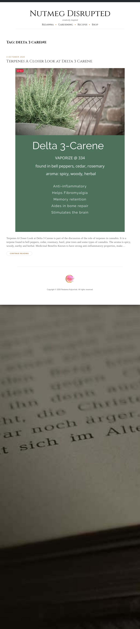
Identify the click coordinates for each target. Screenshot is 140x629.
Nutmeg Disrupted (70, 13)
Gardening (65, 24)
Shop (95, 24)
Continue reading (19, 254)
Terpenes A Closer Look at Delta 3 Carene (49, 61)
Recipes (82, 24)
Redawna (48, 24)
